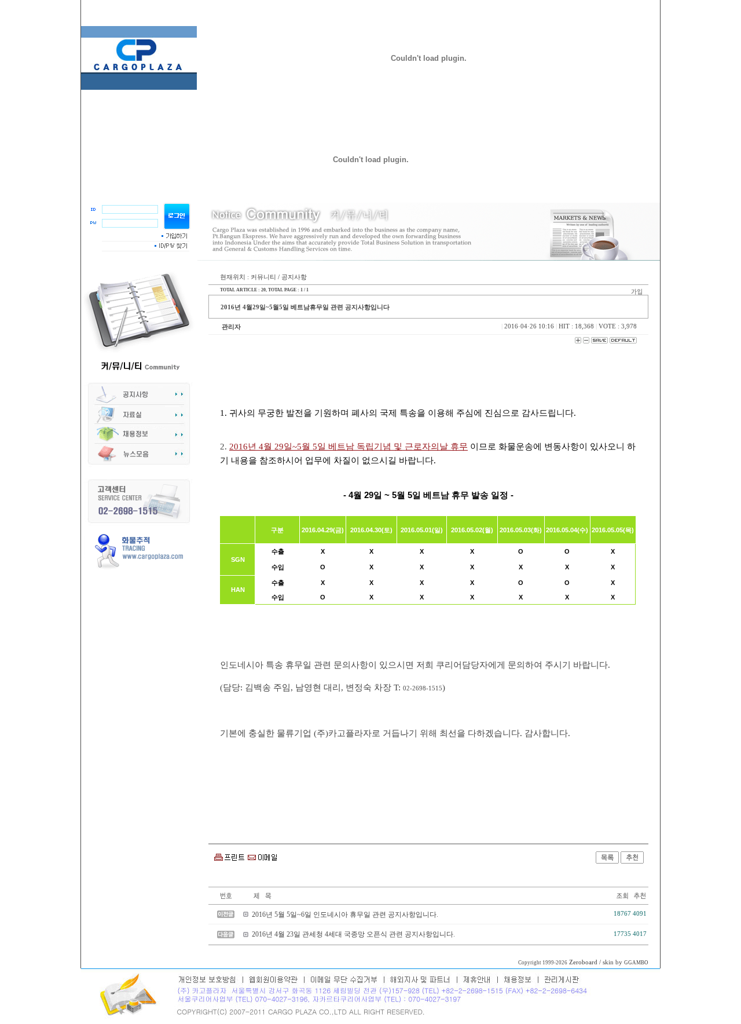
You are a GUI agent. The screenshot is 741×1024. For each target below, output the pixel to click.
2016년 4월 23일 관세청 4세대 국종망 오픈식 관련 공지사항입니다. (353, 934)
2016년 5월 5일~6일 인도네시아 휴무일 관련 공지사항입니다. (345, 914)
